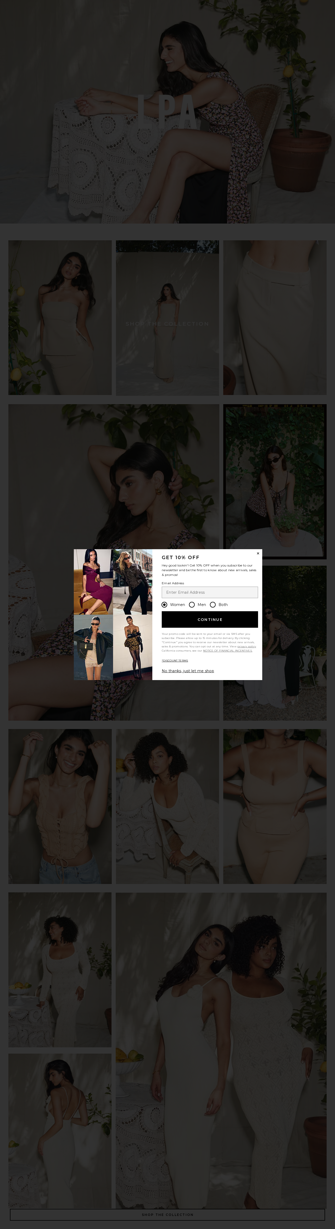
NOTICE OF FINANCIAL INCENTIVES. (227, 650)
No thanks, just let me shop (188, 671)
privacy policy (246, 646)
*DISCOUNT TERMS (175, 660)
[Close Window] (258, 553)
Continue (210, 619)
